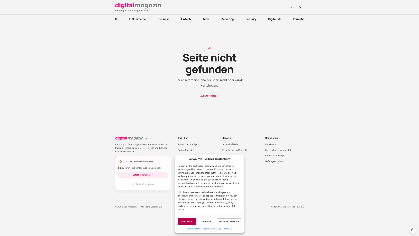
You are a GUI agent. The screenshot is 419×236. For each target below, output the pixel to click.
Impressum (227, 228)
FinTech (186, 19)
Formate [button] (298, 19)
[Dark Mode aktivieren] (300, 7)
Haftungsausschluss (275, 161)
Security (251, 19)
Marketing (227, 19)
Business (163, 19)
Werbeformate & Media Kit (234, 150)
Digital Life (275, 19)
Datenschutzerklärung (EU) (278, 150)
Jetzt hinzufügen (141, 174)
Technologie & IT (186, 150)
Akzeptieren (187, 221)
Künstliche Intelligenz (188, 144)
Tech (206, 19)
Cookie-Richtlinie (194, 228)
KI (116, 19)
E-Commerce (137, 19)
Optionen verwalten (229, 221)
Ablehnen (206, 221)
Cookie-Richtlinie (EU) (275, 155)
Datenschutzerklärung (212, 228)
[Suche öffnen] (290, 7)
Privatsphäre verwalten (412, 229)
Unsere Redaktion (230, 144)
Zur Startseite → (209, 95)
